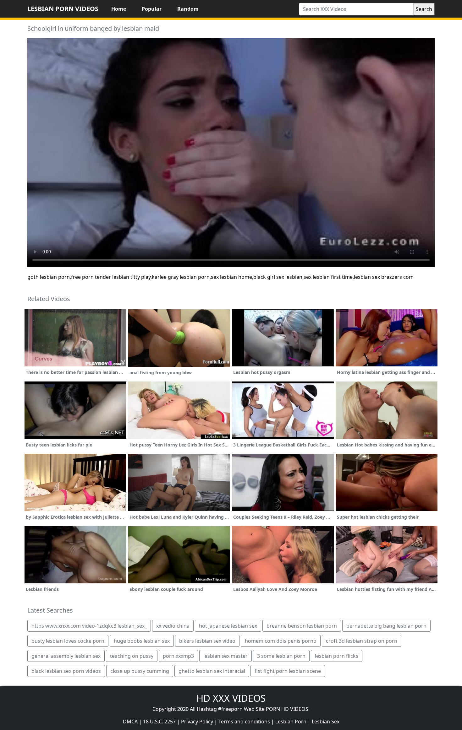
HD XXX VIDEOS (231, 698)
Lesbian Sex (325, 721)
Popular (152, 8)
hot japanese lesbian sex (228, 625)
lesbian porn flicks (336, 655)
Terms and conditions (244, 721)
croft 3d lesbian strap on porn (361, 640)
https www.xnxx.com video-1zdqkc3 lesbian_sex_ (89, 625)
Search (424, 9)
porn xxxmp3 (178, 655)
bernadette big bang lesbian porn (386, 625)
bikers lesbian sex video (207, 640)
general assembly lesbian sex (66, 655)
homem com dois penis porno (280, 640)
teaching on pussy (131, 655)
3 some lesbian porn (281, 655)
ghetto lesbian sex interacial (212, 671)
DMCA (130, 721)
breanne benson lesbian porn (302, 625)
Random (188, 8)
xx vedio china (173, 625)
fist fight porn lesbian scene (288, 671)
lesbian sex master (225, 655)
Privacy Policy (197, 721)
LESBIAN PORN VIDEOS (62, 8)
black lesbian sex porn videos (66, 671)
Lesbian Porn (290, 721)
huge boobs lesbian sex (142, 640)
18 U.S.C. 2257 (159, 721)
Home (118, 8)
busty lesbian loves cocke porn (67, 640)
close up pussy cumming (139, 671)
